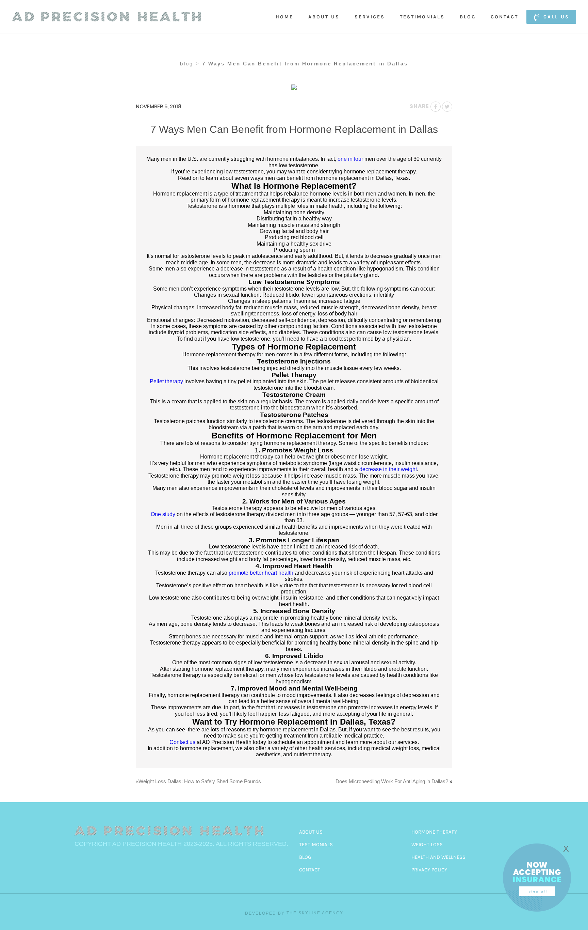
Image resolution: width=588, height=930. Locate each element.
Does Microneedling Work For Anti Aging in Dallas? (392, 781)
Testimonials (422, 17)
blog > (190, 63)
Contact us (182, 742)
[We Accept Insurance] (537, 910)
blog (305, 857)
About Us (324, 17)
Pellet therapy (166, 381)
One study (163, 514)
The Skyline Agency (315, 913)
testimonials (316, 844)
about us (311, 832)
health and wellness (438, 857)
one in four (350, 159)
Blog (468, 17)
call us (556, 17)
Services (370, 17)
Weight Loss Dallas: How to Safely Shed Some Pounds (199, 781)
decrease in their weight (388, 469)
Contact (504, 17)
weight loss (427, 844)
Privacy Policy (429, 870)
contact (309, 870)
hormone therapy (434, 832)
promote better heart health (261, 573)
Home (284, 17)
